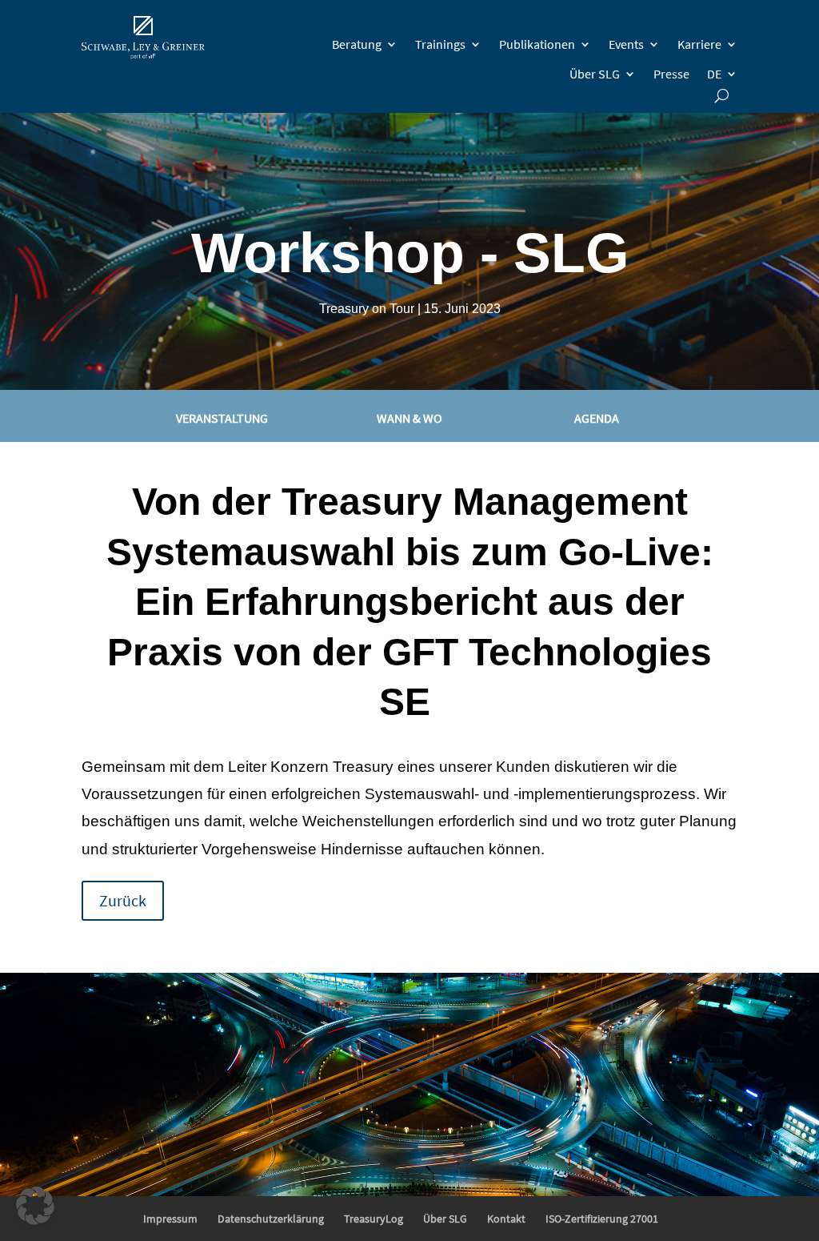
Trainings (440, 44)
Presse (671, 74)
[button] (35, 1206)
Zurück (122, 900)
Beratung (357, 44)
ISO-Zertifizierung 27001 (601, 1218)
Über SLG (594, 74)
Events (626, 44)
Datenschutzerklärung (271, 1218)
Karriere (699, 44)
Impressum (170, 1218)
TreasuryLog (373, 1218)
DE (714, 74)
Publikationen (537, 44)
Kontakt (506, 1218)
